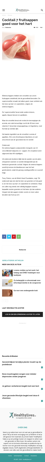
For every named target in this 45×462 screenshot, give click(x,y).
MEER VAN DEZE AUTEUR (11, 264)
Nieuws (10, 15)
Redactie (8, 27)
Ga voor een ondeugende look (26, 290)
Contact (26, 456)
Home (4, 15)
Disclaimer (34, 456)
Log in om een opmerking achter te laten (22, 314)
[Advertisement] (22, 3)
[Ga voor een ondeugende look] (7, 293)
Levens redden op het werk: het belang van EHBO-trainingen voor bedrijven (27, 272)
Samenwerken (18, 456)
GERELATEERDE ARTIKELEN (12, 260)
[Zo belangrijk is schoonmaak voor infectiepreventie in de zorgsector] (7, 282)
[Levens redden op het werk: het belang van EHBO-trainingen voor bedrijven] (7, 272)
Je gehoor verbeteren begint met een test (20, 386)
